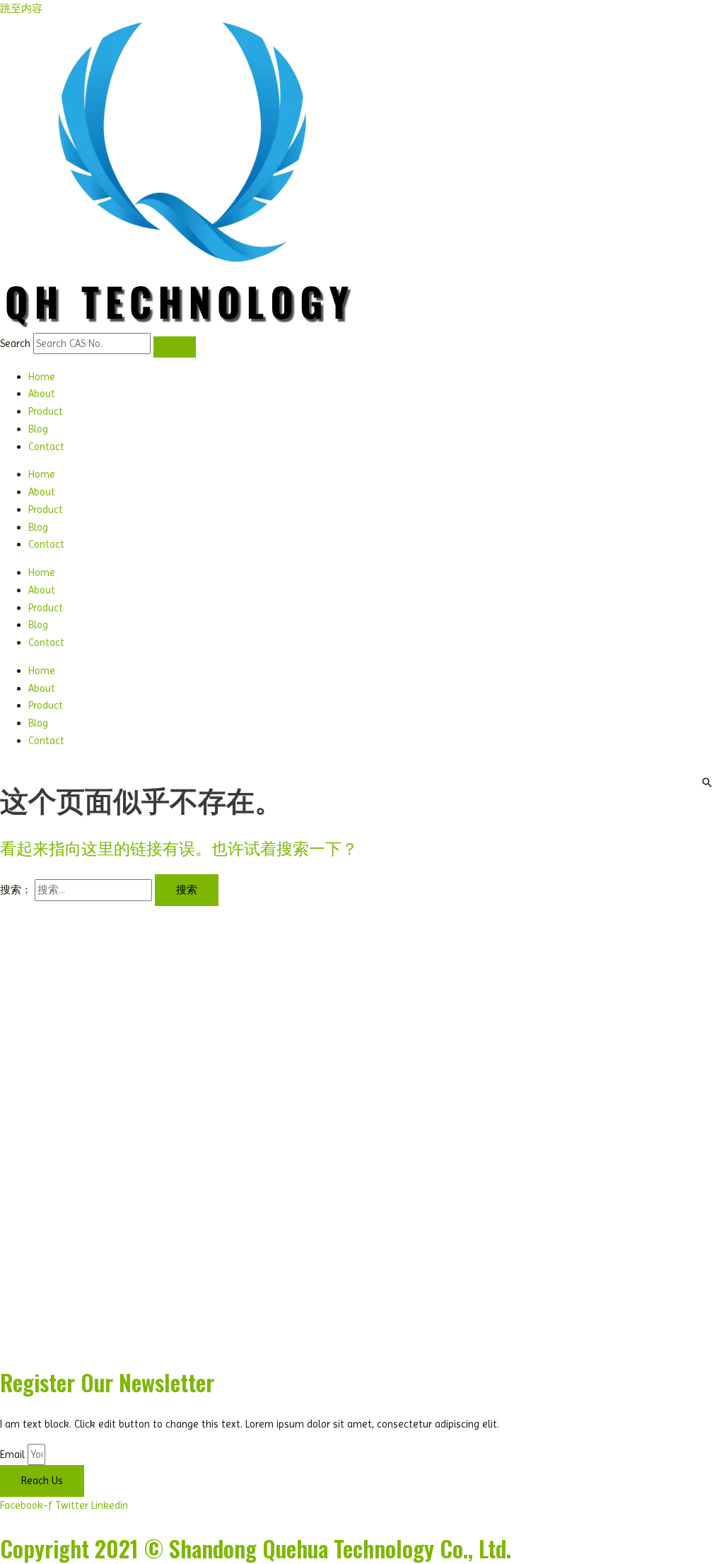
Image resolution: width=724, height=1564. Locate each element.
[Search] (174, 347)
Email (14, 1454)
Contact (46, 446)
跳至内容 (21, 8)
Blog (38, 429)
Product (45, 411)
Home (41, 376)
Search (15, 343)
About (41, 393)
